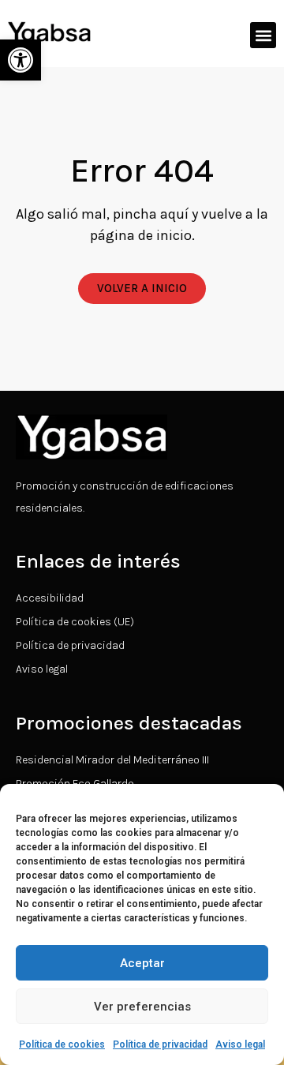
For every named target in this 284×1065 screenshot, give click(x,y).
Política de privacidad (160, 1044)
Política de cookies (62, 1044)
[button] (20, 60)
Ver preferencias (142, 1006)
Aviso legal (240, 1044)
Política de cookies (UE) (75, 621)
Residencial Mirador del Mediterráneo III (112, 760)
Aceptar (142, 963)
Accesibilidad (50, 598)
